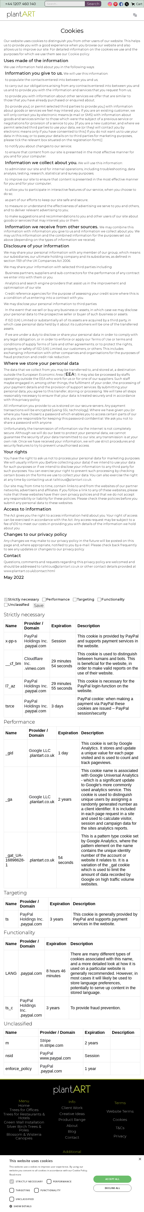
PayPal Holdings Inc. (36, 638)
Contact (72, 1137)
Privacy (120, 1136)
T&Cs (120, 1128)
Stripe (45, 1040)
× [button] (139, 1159)
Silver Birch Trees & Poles (24, 1128)
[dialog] (72, 1183)
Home (24, 1105)
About (72, 1125)
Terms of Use (101, 339)
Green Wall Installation (24, 1122)
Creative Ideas (72, 1114)
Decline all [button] (112, 1188)
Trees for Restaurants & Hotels (24, 1116)
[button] (136, 4)
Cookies (120, 1119)
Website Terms (120, 1111)
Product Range (72, 1119)
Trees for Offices (24, 1110)
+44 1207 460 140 (20, 4)
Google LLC (40, 750)
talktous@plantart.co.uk (72, 479)
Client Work (72, 1108)
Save (39, 605)
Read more (15, 1174)
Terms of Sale (47, 344)
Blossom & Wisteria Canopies (24, 1136)
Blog (72, 1131)
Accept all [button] (112, 1179)
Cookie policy (78, 54)
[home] (21, 14)
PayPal (46, 1053)
